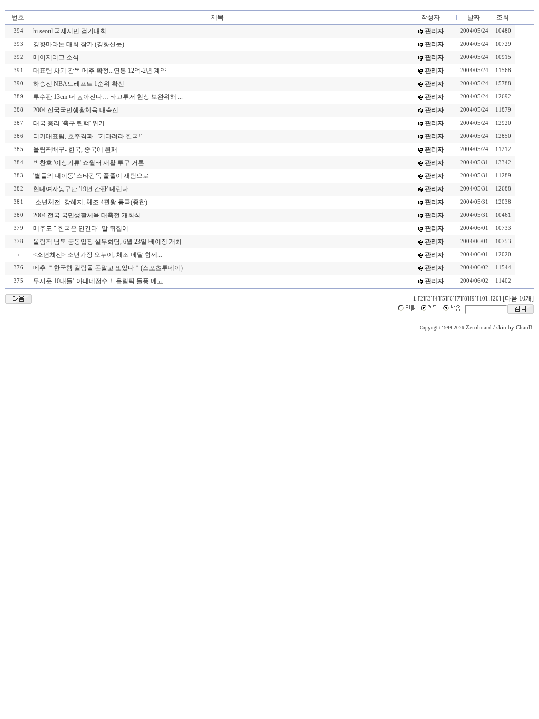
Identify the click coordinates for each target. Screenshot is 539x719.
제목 (217, 17)
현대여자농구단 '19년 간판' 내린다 (80, 189)
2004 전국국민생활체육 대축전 (75, 110)
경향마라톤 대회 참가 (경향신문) (78, 44)
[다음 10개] (518, 298)
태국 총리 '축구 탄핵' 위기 (69, 123)
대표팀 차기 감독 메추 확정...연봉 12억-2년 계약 (99, 70)
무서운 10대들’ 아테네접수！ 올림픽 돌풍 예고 (98, 281)
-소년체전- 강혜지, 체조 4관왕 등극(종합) (90, 202)
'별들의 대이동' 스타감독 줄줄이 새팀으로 (91, 175)
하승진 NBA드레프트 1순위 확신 (78, 83)
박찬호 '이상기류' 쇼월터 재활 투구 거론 (88, 162)
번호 (18, 17)
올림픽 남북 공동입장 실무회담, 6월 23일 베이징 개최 (107, 241)
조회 (502, 17)
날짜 (473, 17)
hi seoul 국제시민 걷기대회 (69, 31)
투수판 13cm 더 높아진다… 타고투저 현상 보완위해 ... (108, 97)
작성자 (430, 17)
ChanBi (525, 328)
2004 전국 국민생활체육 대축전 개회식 (87, 215)
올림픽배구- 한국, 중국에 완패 (75, 149)
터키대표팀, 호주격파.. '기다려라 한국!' (87, 136)
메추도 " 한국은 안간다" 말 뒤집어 (80, 228)
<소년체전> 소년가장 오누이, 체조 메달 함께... (97, 254)
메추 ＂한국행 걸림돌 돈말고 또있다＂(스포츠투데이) (108, 268)
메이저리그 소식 (56, 57)
